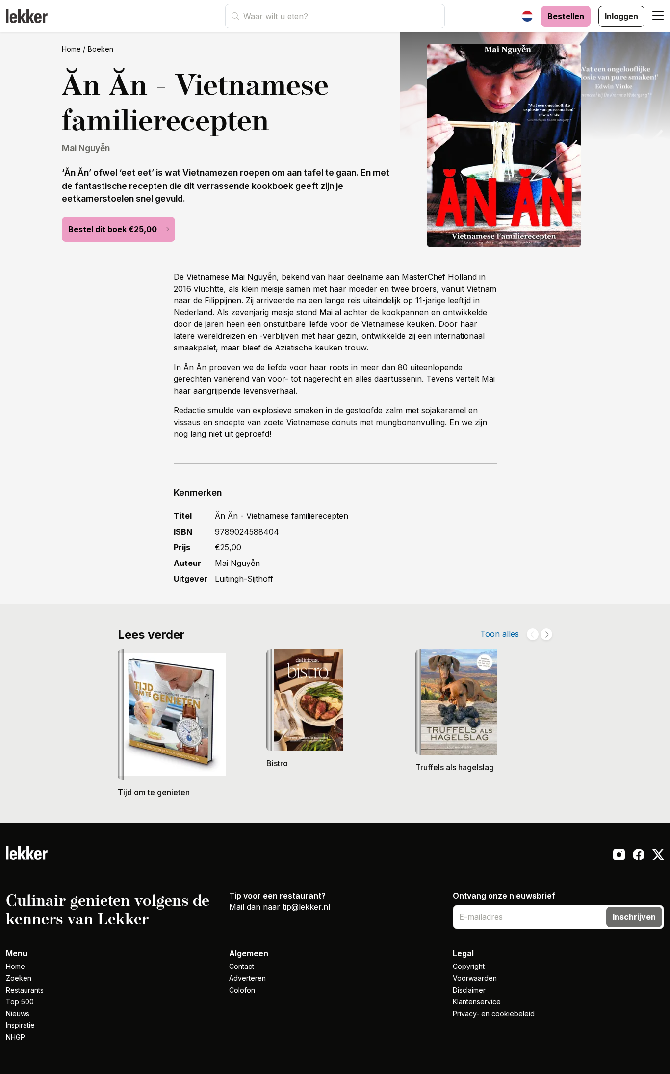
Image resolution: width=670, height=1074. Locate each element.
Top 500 (20, 1001)
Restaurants (25, 990)
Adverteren (247, 978)
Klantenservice (477, 1001)
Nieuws (17, 1013)
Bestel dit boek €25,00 (113, 229)
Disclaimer (469, 990)
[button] (658, 16)
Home (71, 49)
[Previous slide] (533, 634)
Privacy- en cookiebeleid (494, 1013)
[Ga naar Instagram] (619, 856)
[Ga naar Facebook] (638, 856)
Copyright (469, 966)
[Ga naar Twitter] (658, 856)
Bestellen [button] (565, 16)
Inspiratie (20, 1025)
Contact (241, 966)
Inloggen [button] (621, 16)
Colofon (242, 990)
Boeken (100, 49)
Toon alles (499, 634)
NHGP (15, 1037)
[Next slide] (546, 634)
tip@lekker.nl (306, 907)
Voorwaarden (475, 978)
